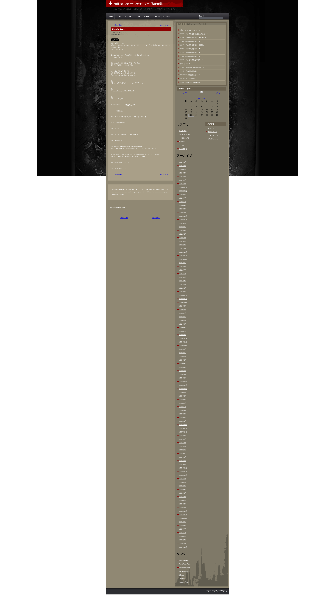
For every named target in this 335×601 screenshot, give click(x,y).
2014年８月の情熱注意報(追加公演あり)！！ (194, 34)
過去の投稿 (202, 24)
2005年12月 (183, 511)
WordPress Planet (185, 564)
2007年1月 (182, 464)
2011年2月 (182, 288)
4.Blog (146, 16)
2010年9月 (182, 306)
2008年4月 (182, 410)
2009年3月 (182, 371)
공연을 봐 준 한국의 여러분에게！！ (191, 82)
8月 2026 (201, 99)
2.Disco (128, 16)
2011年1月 (182, 291)
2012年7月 (182, 227)
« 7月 (185, 93)
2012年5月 (182, 234)
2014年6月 (182, 169)
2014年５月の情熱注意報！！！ (190, 49)
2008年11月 (183, 385)
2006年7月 (182, 486)
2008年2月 (182, 417)
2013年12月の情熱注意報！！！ (190, 75)
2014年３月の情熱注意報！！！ (190, 56)
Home (110, 16)
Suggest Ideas (184, 571)
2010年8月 (182, 309)
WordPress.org (213, 139)
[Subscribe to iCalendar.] (201, 93)
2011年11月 (183, 255)
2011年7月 (182, 270)
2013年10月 (183, 191)
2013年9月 (182, 194)
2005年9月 (182, 522)
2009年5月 (182, 363)
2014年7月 (182, 166)
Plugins (181, 575)
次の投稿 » (164, 25)
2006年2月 (182, 504)
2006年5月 (182, 493)
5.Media (156, 16)
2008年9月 (182, 392)
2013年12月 (183, 187)
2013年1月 (182, 212)
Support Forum (184, 582)
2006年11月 (183, 471)
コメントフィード (214, 135)
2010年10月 (183, 302)
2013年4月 (182, 205)
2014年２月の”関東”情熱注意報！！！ (192, 67)
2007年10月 (183, 432)
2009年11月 (183, 342)
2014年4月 (182, 176)
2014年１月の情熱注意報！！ (189, 71)
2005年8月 (182, 525)
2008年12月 (183, 381)
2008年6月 (182, 403)
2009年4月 (182, 367)
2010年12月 (183, 295)
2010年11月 (183, 299)
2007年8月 (182, 439)
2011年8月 (182, 266)
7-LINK (181, 145)
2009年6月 (182, 360)
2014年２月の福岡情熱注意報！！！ (191, 60)
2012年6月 (182, 230)
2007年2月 (182, 461)
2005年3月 (182, 543)
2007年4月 (182, 453)
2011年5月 (182, 277)
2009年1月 (182, 378)
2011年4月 (182, 281)
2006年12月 (183, 468)
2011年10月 (183, 259)
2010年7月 (182, 313)
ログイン (211, 128)
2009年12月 (183, 338)
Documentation (184, 560)
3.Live (137, 16)
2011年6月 (182, 273)
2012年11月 (183, 219)
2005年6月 (182, 532)
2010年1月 (182, 335)
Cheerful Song (118, 29)
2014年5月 (182, 173)
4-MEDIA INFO (184, 138)
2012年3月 (182, 241)
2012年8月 (182, 223)
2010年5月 (182, 320)
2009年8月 (182, 353)
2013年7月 (182, 198)
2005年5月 (182, 536)
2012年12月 (183, 216)
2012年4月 (182, 237)
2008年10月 (183, 389)
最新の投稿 (181, 24)
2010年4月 (182, 324)
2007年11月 (183, 428)
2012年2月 (182, 245)
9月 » (218, 93)
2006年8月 (182, 482)
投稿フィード (212, 132)
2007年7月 (182, 442)
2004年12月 (183, 547)
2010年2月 (182, 331)
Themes (182, 578)
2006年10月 (183, 475)
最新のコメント (192, 24)
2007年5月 (182, 450)
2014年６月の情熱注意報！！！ (190, 41)
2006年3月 (182, 500)
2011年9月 (182, 263)
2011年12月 (183, 252)
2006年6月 (182, 489)
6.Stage (166, 16)
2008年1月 (182, 421)
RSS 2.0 (145, 192)
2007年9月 (182, 435)
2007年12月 (183, 425)
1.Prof (119, 16)
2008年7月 (182, 399)
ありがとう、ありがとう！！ (189, 78)
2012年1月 (182, 248)
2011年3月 (182, 284)
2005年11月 (183, 514)
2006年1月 (182, 507)
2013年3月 (182, 209)
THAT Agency (222, 591)
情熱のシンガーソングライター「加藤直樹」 (139, 3)
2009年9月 (182, 349)
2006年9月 (182, 478)
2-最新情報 (182, 131)
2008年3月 (182, 414)
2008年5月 (182, 407)
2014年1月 (182, 183)
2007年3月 (182, 457)
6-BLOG (121, 32)
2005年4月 (182, 540)
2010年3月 (182, 327)
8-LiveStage (183, 149)
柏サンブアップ (185, 63)
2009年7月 (182, 356)
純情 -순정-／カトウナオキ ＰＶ (190, 30)
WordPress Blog (184, 567)
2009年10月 (183, 345)
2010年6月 (182, 317)
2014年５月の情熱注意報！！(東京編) (192, 45)
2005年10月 (183, 518)
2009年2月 (182, 374)
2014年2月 (182, 180)
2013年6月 (182, 202)
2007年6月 (182, 446)
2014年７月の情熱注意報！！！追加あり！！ (194, 37)
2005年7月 (182, 529)
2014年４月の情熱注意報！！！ (190, 52)
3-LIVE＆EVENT (184, 134)
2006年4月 (182, 497)
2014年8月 (182, 162)
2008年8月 (182, 396)
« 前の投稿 (118, 25)
